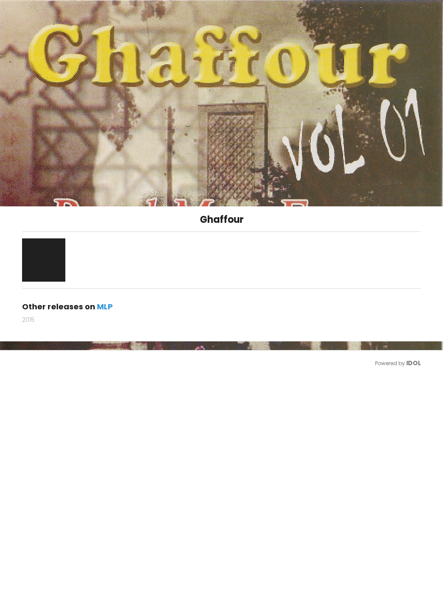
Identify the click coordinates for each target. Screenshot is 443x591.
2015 (28, 319)
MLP (105, 306)
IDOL (413, 363)
